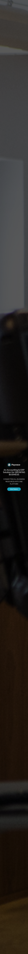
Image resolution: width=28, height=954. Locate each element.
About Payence (14, 489)
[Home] (14, 464)
